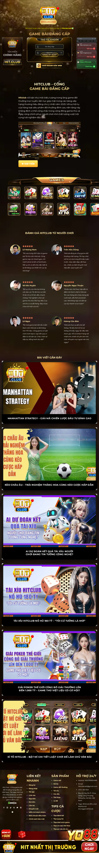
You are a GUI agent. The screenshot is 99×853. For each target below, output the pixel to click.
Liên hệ (32, 796)
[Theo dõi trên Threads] (20, 798)
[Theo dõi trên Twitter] (17, 798)
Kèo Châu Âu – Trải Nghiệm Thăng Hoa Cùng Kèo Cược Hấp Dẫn (49, 475)
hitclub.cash (67, 28)
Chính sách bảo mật (36, 810)
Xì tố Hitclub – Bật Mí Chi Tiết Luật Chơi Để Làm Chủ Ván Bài (49, 747)
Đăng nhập (33, 779)
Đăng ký (32, 776)
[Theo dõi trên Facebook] (4, 798)
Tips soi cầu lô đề (60, 823)
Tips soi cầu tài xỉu (60, 820)
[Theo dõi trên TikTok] (10, 798)
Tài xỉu (56, 781)
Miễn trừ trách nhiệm (37, 803)
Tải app (31, 783)
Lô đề (55, 792)
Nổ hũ (55, 775)
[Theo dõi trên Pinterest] (12, 803)
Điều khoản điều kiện (37, 806)
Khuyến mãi (33, 800)
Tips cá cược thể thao (61, 817)
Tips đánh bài (58, 806)
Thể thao (56, 788)
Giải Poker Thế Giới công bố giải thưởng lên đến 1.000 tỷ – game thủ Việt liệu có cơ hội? (49, 680)
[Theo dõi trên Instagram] (7, 798)
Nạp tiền (32, 789)
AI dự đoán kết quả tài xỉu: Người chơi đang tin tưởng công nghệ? (49, 544)
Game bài (57, 771)
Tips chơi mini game (61, 813)
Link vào (32, 786)
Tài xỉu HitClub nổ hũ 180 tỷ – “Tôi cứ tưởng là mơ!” (49, 611)
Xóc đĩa (56, 785)
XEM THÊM (29, 163)
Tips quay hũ (58, 810)
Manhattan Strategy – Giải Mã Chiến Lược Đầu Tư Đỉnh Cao (49, 409)
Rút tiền (32, 793)
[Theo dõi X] (14, 798)
